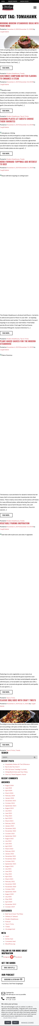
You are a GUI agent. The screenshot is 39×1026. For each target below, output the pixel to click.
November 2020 (10, 886)
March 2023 (9, 821)
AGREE (8, 1022)
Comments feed (10, 941)
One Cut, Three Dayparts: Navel (15, 774)
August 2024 (9, 785)
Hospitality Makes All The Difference (17, 764)
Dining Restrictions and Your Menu (16, 772)
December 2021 (10, 856)
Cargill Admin (4, 32)
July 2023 (8, 811)
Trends (22, 73)
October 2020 (10, 889)
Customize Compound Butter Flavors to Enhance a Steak (18, 77)
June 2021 (8, 871)
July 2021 (8, 869)
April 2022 (8, 846)
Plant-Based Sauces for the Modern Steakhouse (18, 342)
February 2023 (10, 823)
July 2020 (8, 896)
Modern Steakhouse (12, 73)
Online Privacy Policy (10, 1018)
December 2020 (10, 884)
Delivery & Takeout (11, 916)
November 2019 (10, 904)
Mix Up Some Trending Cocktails (16, 769)
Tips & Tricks (24, 116)
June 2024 (8, 788)
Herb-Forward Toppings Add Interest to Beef (18, 163)
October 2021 (10, 861)
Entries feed (9, 939)
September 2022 (10, 836)
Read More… (7, 68)
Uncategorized (10, 929)
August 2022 (9, 838)
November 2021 (10, 859)
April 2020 (8, 902)
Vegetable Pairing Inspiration (14, 523)
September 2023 (10, 806)
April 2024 (8, 790)
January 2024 (9, 798)
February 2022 (10, 851)
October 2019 (10, 907)
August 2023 (9, 808)
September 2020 (10, 891)
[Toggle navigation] (34, 7)
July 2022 (8, 841)
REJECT (16, 1022)
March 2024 (9, 793)
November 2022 (10, 831)
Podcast (8, 921)
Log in (7, 936)
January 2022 (9, 854)
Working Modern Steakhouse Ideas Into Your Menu (19, 24)
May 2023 (8, 816)
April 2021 (8, 876)
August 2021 (9, 866)
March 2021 (9, 879)
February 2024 (10, 795)
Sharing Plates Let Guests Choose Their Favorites (17, 120)
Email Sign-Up (8, 968)
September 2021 (10, 864)
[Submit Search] (35, 757)
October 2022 (10, 833)
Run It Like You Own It (12, 767)
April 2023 (8, 818)
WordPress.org (10, 944)
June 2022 (8, 843)
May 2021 (8, 874)
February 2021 (10, 881)
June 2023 (8, 813)
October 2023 (10, 803)
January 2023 (9, 826)
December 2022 (10, 828)
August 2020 (9, 894)
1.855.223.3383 (10, 997)
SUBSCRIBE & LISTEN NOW (11, 979)
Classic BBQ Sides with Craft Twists (18, 700)
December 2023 (10, 800)
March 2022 (9, 849)
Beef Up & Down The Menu (14, 914)
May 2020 (8, 899)
